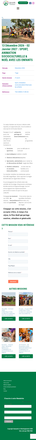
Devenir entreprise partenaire (10, 386)
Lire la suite (9, 318)
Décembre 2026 (20, 68)
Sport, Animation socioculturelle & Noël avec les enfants (23, 85)
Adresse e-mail (7, 404)
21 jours (17, 78)
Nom (5, 415)
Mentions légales (7, 384)
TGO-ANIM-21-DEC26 (21, 92)
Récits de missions (8, 380)
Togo (16, 73)
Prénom (5, 409)
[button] (2, 18)
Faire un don (6, 382)
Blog (5, 389)
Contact (5, 391)
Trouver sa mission (23, 2)
